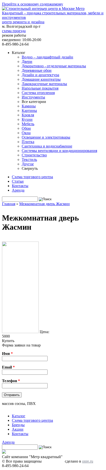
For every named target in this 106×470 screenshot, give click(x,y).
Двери (27, 61)
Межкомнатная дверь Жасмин (44, 204)
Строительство (34, 155)
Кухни (27, 119)
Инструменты (33, 97)
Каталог (18, 416)
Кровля (28, 115)
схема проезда (14, 31)
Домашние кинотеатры (41, 79)
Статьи (18, 181)
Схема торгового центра (32, 177)
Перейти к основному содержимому (32, 4)
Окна (26, 133)
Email (8, 367)
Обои (26, 128)
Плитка (28, 142)
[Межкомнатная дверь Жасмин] (20, 332)
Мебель (28, 124)
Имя (7, 353)
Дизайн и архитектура (40, 75)
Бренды (18, 425)
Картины (29, 110)
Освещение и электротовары (46, 137)
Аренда (18, 190)
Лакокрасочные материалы (44, 84)
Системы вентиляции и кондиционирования (59, 150)
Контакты (20, 186)
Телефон (11, 381)
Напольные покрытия (40, 88)
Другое (28, 164)
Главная (8, 204)
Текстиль (29, 159)
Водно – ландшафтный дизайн (47, 57)
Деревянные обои (37, 70)
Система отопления (38, 93)
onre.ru (87, 461)
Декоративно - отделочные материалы (54, 66)
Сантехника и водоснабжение (47, 146)
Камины (29, 106)
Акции (17, 429)
